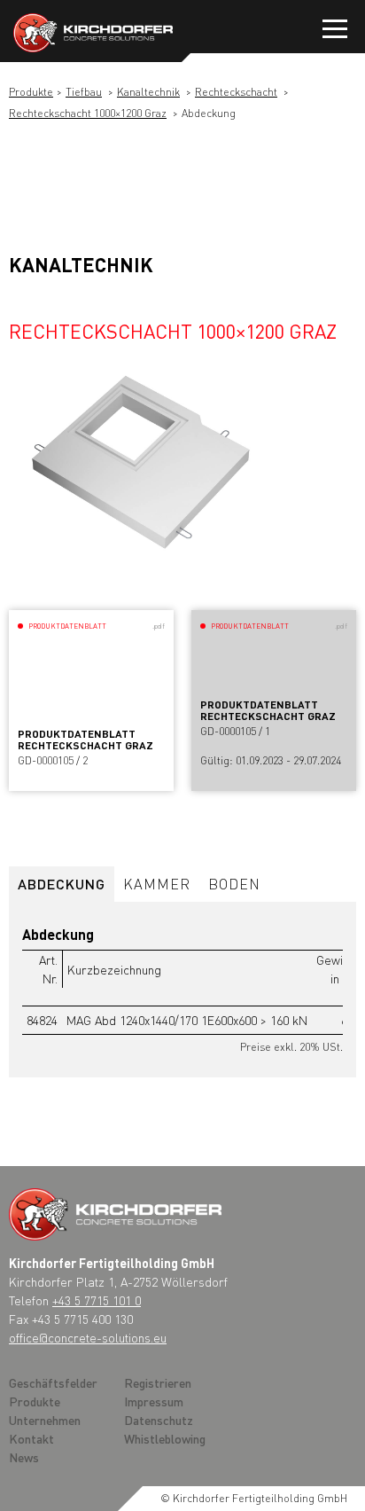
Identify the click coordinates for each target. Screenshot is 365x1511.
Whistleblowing (165, 1438)
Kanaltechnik (148, 91)
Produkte (31, 91)
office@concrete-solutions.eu (88, 1337)
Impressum (153, 1401)
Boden (234, 883)
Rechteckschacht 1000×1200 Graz (88, 113)
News (24, 1457)
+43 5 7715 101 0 (96, 1300)
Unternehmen (45, 1420)
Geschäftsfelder (53, 1382)
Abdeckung (61, 883)
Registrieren (157, 1382)
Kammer (156, 883)
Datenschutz (158, 1420)
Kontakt (31, 1438)
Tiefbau (84, 91)
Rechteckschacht (236, 91)
